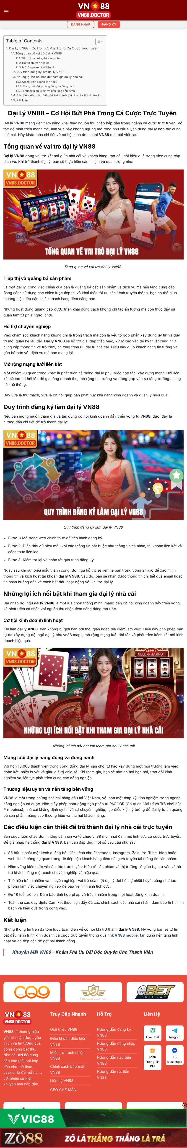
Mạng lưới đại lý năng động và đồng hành (49, 86)
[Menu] (6, 10)
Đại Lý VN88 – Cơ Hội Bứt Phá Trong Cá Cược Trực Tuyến (54, 48)
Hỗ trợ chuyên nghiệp (36, 62)
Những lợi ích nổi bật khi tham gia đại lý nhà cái (49, 77)
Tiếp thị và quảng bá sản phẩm (41, 58)
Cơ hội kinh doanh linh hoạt (39, 81)
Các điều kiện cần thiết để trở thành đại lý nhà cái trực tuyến (59, 95)
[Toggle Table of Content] (97, 42)
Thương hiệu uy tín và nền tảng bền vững (49, 90)
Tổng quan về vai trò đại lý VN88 (40, 53)
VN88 (8, 1031)
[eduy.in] (93, 10)
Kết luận (22, 100)
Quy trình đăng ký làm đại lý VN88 (41, 72)
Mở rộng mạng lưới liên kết (39, 67)
